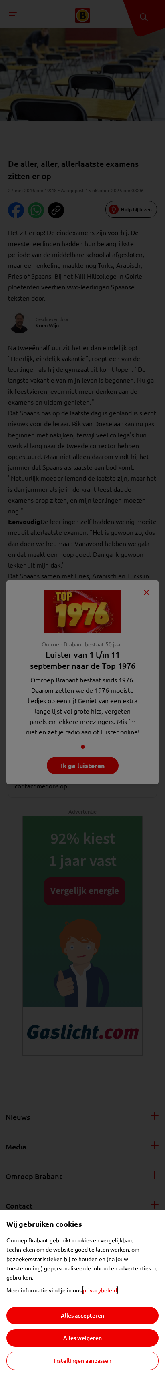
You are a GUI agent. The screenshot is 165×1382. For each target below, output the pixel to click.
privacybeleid (100, 1290)
